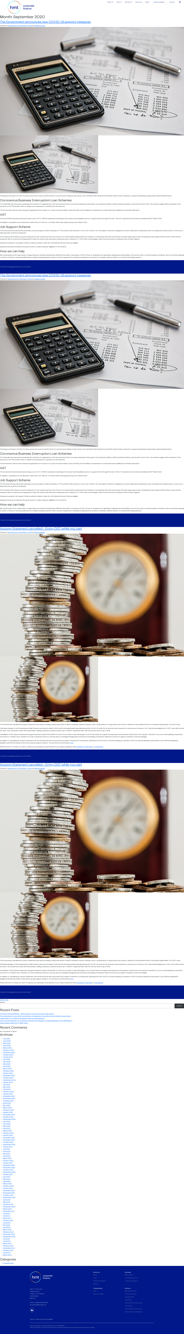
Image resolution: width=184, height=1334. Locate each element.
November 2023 (9, 1098)
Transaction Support (131, 1281)
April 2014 (6, 1252)
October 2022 (8, 1117)
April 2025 (7, 1066)
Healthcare (128, 1300)
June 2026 (7, 1041)
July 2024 (6, 1084)
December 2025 (9, 1052)
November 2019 (9, 1193)
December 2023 (9, 1096)
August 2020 (8, 1174)
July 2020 (6, 1176)
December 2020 (9, 1165)
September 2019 (9, 1197)
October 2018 (8, 1204)
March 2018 (7, 1209)
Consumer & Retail (131, 1294)
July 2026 (6, 1038)
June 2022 (7, 1123)
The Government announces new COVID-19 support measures (45, 22)
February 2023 (8, 1110)
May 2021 (6, 1153)
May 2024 (6, 1087)
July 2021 (6, 1149)
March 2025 (7, 1068)
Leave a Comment (24, 267)
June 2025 (7, 1061)
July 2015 (6, 1239)
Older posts (4, 1000)
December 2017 (9, 1211)
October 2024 (8, 1077)
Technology (128, 1306)
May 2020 (6, 1179)
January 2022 (8, 1135)
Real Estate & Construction (133, 1309)
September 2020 (9, 1172)
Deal (94, 1291)
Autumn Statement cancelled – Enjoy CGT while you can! (41, 528)
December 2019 (9, 1190)
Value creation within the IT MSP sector (14, 1023)
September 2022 (9, 1119)
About (109, 2)
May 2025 (6, 1064)
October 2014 (8, 1250)
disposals (88, 747)
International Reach (99, 1281)
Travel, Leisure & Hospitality (133, 1312)
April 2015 (6, 1241)
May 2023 (6, 1105)
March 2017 (7, 1218)
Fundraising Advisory (131, 1278)
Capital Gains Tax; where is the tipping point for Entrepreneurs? (22, 1018)
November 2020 (9, 1167)
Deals (147, 2)
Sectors (138, 2)
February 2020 (8, 1186)
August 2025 (8, 1057)
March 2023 (7, 1107)
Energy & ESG (129, 1297)
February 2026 (8, 1050)
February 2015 (8, 1245)
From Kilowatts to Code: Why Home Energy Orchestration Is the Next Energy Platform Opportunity (35, 1016)
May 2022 (6, 1126)
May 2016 (6, 1225)
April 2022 (7, 1128)
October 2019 (8, 1195)
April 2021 (6, 1156)
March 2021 (7, 1158)
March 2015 (7, 1243)
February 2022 (8, 1133)
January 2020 (8, 1188)
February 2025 (8, 1071)
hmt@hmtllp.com (40, 1305)
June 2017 (6, 1213)
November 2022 (9, 1114)
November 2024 (9, 1075)
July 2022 (6, 1121)
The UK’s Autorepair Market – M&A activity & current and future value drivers (27, 1014)
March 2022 (7, 1130)
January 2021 (8, 1163)
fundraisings (98, 747)
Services (128, 2)
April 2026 (7, 1045)
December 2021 (9, 1137)
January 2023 (8, 1112)
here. (72, 743)
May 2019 (6, 1202)
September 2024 (9, 1080)
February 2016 (8, 1232)
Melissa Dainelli (40, 25)
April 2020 (7, 1181)
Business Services (130, 1291)
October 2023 (8, 1100)
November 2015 (9, 1234)
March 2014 (7, 1255)
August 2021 (7, 1146)
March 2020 (7, 1183)
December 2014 (9, 1248)
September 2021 (9, 1144)
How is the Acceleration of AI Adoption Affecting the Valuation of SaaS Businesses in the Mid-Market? (36, 1020)
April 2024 (7, 1089)
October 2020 (8, 1169)
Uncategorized (12, 267)
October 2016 (8, 1220)
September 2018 (9, 1206)
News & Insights (159, 2)
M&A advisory (129, 1275)
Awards (95, 1284)
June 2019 (6, 1199)
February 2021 (8, 1160)
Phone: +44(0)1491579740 (39, 1302)
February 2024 (8, 1091)
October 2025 (8, 1054)
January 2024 (8, 1094)
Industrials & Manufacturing (133, 1303)
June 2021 (6, 1151)
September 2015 (9, 1236)
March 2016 (7, 1229)
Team (118, 2)
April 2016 (6, 1227)
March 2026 (7, 1048)
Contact (172, 2)
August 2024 (8, 1082)
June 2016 (6, 1222)
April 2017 (6, 1216)
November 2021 (9, 1140)
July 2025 (6, 1059)
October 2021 (8, 1142)
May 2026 (6, 1043)
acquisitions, (80, 747)
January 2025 (8, 1073)
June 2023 (7, 1103)
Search (2, 1002)
